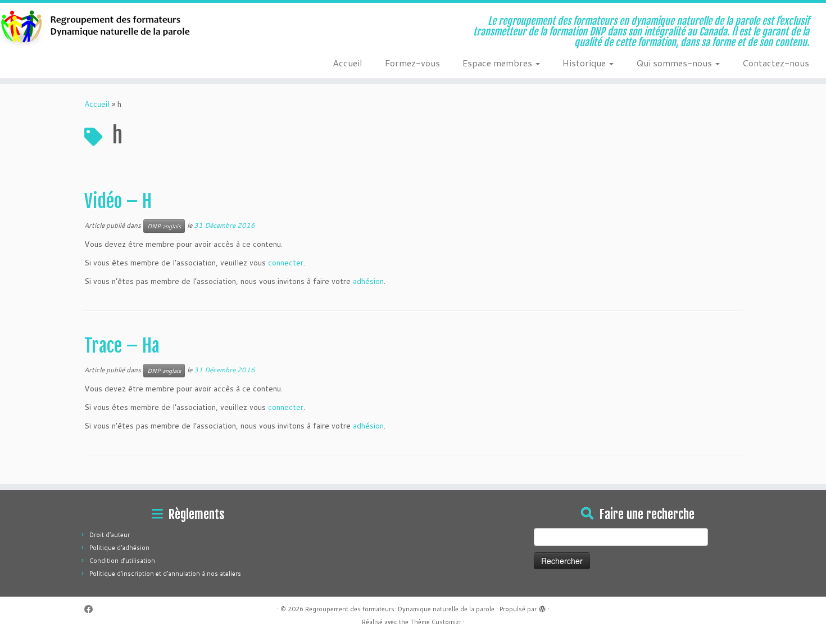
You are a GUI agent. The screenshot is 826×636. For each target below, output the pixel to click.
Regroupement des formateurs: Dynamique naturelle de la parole (399, 609)
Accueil (347, 62)
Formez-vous (412, 62)
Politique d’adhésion (119, 547)
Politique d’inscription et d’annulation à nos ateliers (165, 573)
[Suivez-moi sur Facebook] (92, 609)
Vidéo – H (118, 201)
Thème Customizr (435, 621)
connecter (285, 262)
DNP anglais (164, 226)
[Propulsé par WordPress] (542, 607)
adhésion (368, 281)
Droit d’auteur (109, 534)
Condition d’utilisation (122, 560)
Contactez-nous (775, 62)
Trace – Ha (122, 346)
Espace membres (498, 62)
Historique (585, 62)
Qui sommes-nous (675, 62)
